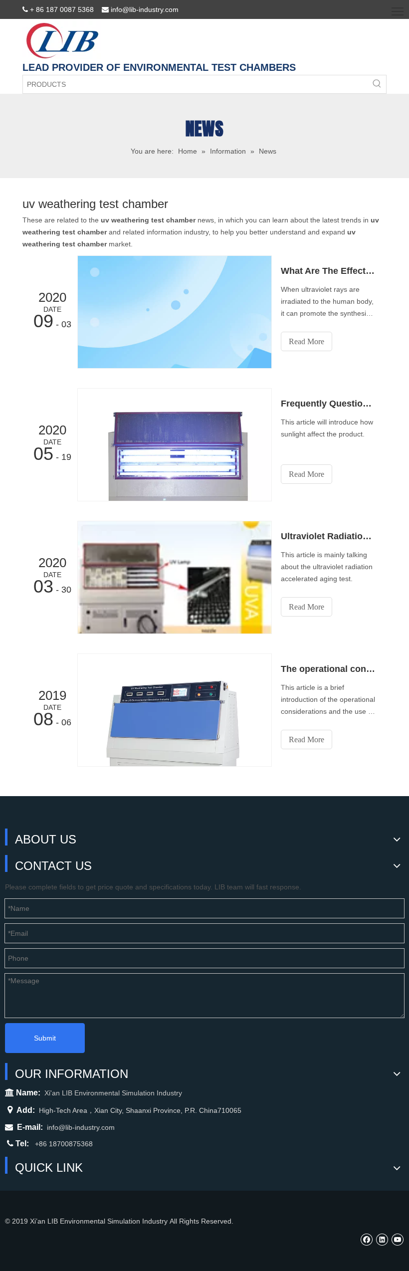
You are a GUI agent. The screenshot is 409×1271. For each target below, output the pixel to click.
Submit (45, 1038)
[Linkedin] (382, 1239)
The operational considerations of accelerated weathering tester (328, 669)
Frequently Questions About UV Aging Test (328, 404)
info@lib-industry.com (81, 1127)
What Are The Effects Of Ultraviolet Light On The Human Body (328, 271)
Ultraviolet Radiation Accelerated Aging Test (328, 536)
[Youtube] (397, 1239)
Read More (306, 341)
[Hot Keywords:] (377, 84)
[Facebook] (366, 1239)
